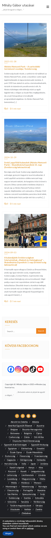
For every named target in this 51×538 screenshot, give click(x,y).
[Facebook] (10, 369)
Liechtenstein (27, 475)
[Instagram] (18, 369)
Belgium (14, 429)
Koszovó (12, 471)
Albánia (35, 422)
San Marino (12, 494)
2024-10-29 (10, 157)
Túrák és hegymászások (20, 505)
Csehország (14, 437)
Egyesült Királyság (39, 444)
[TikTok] (33, 369)
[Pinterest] (25, 369)
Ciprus (39, 433)
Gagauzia (11, 460)
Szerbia (27, 498)
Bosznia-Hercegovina (32, 429)
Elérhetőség (26, 448)
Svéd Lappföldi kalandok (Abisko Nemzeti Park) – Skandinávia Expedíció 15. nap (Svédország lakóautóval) (25, 164)
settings (30, 528)
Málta (42, 479)
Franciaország (40, 456)
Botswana (14, 433)
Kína (41, 467)
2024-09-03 (10, 252)
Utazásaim (15, 509)
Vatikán (27, 509)
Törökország (39, 502)
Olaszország (13, 490)
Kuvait (24, 471)
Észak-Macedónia (34, 452)
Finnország (25, 456)
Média (14, 482)
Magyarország (28, 479)
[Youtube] (40, 369)
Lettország (12, 475)
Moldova (25, 482)
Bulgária (28, 433)
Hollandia (41, 460)
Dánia (27, 437)
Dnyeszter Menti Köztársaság (26, 441)
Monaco (37, 482)
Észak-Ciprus (16, 452)
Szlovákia (39, 498)
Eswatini (40, 448)
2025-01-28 (10, 61)
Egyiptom (12, 448)
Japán (33, 463)
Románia (41, 490)
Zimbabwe (26, 513)
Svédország (14, 498)
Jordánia (44, 463)
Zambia (38, 509)
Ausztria (40, 425)
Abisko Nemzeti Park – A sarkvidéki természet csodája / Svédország (22, 67)
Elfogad (8, 533)
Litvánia (42, 475)
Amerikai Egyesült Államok (20, 425)
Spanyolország (29, 494)
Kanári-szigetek (17, 467)
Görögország (26, 460)
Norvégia (42, 486)
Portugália (28, 490)
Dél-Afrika (39, 437)
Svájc (42, 494)
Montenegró (11, 486)
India (24, 463)
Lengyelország (37, 471)
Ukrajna (39, 505)
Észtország (10, 456)
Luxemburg (12, 479)
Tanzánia (25, 502)
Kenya (31, 467)
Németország (28, 486)
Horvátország (10, 463)
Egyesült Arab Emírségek (15, 444)
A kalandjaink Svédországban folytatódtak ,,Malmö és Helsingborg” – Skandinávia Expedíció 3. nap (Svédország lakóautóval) (25, 261)
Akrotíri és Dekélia (19, 422)
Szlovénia (12, 502)
